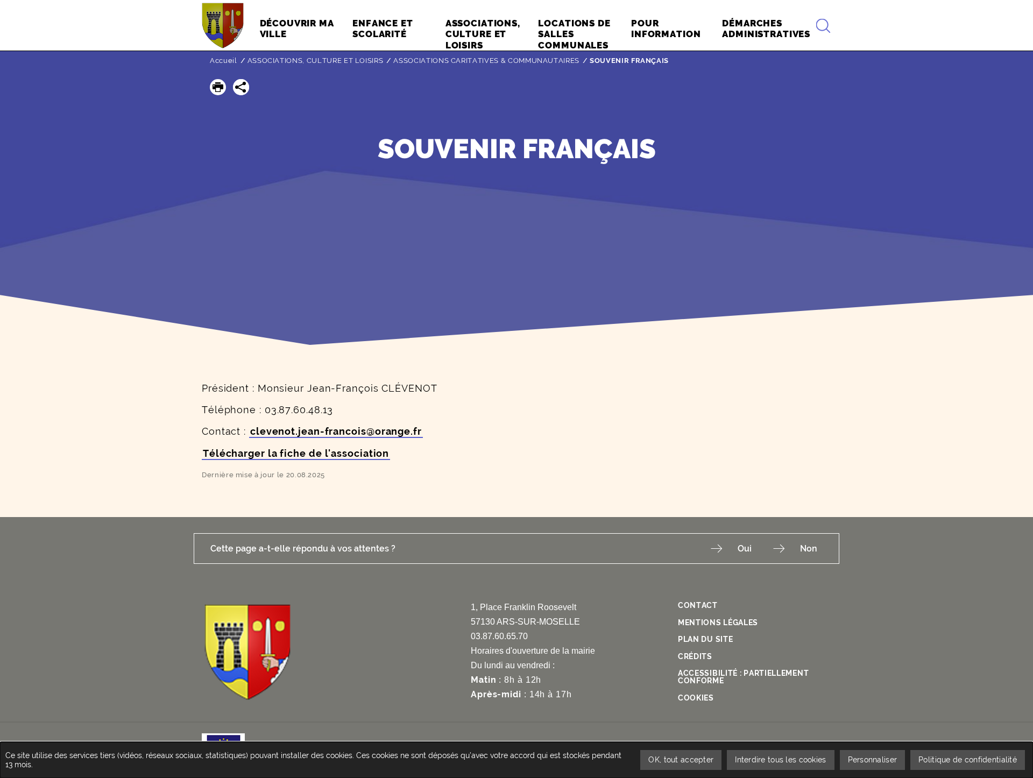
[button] (218, 87)
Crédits (695, 656)
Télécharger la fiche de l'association (296, 453)
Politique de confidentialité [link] (967, 759)
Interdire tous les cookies (780, 759)
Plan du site (705, 639)
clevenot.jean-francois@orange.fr (336, 431)
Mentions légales (718, 622)
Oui (745, 548)
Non (808, 548)
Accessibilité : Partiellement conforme (743, 677)
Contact (698, 605)
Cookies (696, 698)
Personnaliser (872, 759)
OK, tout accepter (680, 759)
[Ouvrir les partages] (241, 87)
